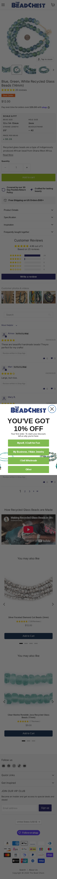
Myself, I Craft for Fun (28, 443)
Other (29, 469)
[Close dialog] (52, 409)
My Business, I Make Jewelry (28, 452)
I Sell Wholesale (28, 460)
